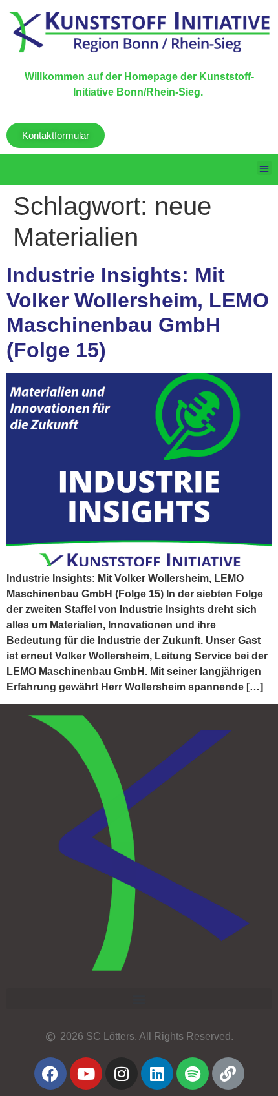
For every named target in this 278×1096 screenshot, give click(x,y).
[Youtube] (86, 1073)
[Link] (228, 1073)
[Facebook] (50, 1073)
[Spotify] (192, 1073)
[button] (264, 168)
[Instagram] (121, 1073)
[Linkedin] (157, 1073)
